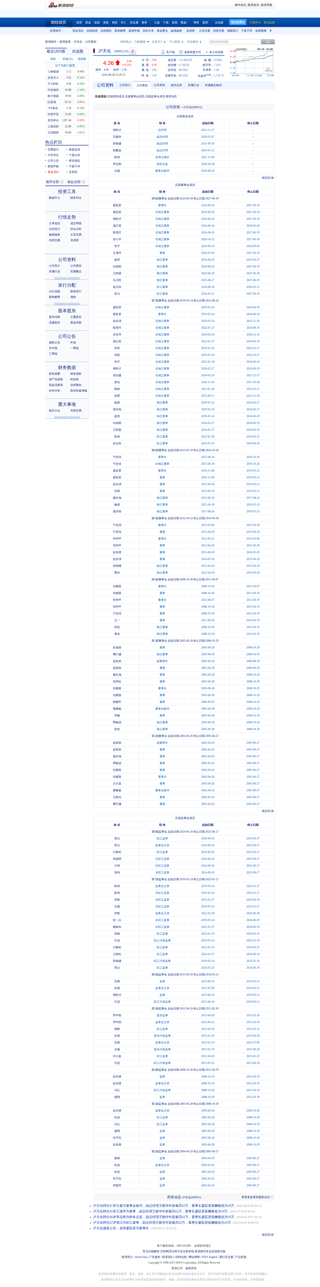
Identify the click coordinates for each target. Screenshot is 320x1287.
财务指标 (76, 373)
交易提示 (53, 149)
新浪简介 (127, 1257)
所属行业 (54, 271)
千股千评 (246, 30)
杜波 (117, 1117)
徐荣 (117, 395)
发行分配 (67, 285)
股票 (79, 22)
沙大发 (117, 783)
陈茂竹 (117, 232)
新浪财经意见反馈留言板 (210, 1251)
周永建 (117, 375)
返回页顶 (267, 177)
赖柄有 (117, 927)
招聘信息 (181, 1257)
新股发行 (76, 291)
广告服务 (154, 1257)
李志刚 (117, 164)
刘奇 (117, 348)
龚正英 (117, 225)
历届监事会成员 (155, 96)
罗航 (117, 899)
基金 (88, 22)
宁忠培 (117, 457)
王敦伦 (117, 797)
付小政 (117, 1056)
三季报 (53, 353)
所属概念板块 (213, 85)
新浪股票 (65, 41)
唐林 (117, 1158)
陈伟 (117, 157)
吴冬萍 (117, 334)
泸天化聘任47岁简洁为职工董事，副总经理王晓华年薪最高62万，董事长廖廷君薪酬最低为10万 (162, 1222)
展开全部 (52, 182)
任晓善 (117, 586)
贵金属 (134, 22)
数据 (183, 22)
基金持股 (76, 322)
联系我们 (168, 1257)
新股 (175, 22)
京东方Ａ (53, 77)
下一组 (271, 30)
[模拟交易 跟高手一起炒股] (132, 51)
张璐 (117, 933)
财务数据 (67, 367)
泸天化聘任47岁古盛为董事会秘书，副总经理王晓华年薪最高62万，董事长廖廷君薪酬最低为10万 (163, 1205)
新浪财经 (50, 41)
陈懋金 (117, 150)
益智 (117, 259)
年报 (73, 342)
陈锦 (117, 389)
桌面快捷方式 (192, 52)
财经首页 (240, 5)
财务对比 (76, 197)
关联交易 (76, 410)
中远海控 (192, 41)
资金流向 (78, 30)
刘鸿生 (117, 681)
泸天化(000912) (192, 107)
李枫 (117, 715)
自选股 (219, 22)
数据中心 (54, 197)
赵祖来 (117, 661)
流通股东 (54, 322)
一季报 (74, 348)
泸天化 (78, 41)
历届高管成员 (115, 96)
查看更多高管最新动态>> (257, 1197)
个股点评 (74, 155)
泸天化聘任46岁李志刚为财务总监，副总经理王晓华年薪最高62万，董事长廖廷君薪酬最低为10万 (163, 1217)
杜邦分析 (54, 390)
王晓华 (117, 136)
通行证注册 (226, 1257)
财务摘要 (54, 373)
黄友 (117, 634)
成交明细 (76, 223)
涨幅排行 (232, 30)
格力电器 (53, 96)
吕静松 (117, 852)
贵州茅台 (53, 120)
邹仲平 (117, 538)
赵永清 (117, 321)
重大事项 (67, 404)
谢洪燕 (117, 409)
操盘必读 (74, 149)
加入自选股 (216, 52)
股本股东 (67, 310)
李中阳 (117, 1015)
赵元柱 (117, 287)
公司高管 (76, 265)
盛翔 (117, 1097)
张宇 (117, 246)
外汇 (124, 22)
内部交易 (218, 30)
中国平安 (53, 114)
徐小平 (117, 239)
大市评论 (53, 155)
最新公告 (54, 342)
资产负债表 (56, 379)
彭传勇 (117, 552)
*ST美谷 (53, 108)
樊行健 (117, 654)
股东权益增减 (78, 390)
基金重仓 (162, 30)
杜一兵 (117, 920)
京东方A (157, 41)
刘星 (117, 355)
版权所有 (191, 1268)
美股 (106, 22)
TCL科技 (174, 41)
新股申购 (134, 30)
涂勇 (117, 981)
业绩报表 (92, 30)
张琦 (117, 872)
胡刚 (117, 1029)
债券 (144, 22)
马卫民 (117, 280)
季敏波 (117, 722)
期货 (115, 22)
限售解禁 (120, 30)
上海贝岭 (53, 126)
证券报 (73, 172)
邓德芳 (117, 1185)
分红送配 (54, 291)
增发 (73, 297)
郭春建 (117, 143)
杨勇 (117, 402)
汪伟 (117, 865)
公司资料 (67, 259)
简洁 (117, 293)
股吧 (205, 22)
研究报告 (74, 160)
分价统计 (54, 229)
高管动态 (171, 96)
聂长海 (117, 497)
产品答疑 (240, 1257)
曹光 (117, 572)
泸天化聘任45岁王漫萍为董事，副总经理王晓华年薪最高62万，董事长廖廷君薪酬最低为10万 (160, 1211)
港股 (97, 22)
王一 (117, 620)
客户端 (170, 52)
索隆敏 (117, 708)
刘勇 (117, 491)
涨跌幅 (82, 59)
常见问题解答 (151, 1251)
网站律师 (194, 1257)
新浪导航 (266, 5)
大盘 (157, 22)
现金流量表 (56, 385)
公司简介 (54, 265)
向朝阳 (117, 266)
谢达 (117, 382)
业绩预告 (106, 30)
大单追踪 (54, 223)
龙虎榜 (190, 30)
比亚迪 (52, 102)
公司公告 (53, 160)
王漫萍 (117, 253)
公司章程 (159, 85)
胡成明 (117, 859)
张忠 (117, 627)
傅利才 (117, 130)
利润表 (74, 379)
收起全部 (74, 182)
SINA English (209, 1257)
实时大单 (148, 30)
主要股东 (76, 317)
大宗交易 (204, 30)
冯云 (117, 1090)
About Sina (141, 1257)
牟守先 (117, 1137)
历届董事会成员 (135, 96)
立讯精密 (53, 132)
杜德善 (117, 647)
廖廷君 (117, 205)
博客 (196, 22)
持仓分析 (76, 229)
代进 (117, 940)
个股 (166, 22)
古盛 (117, 170)
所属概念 (76, 271)
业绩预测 (260, 30)
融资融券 (176, 30)
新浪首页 (253, 5)
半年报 (53, 348)
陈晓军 (117, 702)
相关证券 (176, 85)
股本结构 (54, 317)
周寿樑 (117, 565)
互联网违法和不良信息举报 (177, 1251)
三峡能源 (139, 41)
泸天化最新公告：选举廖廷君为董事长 (121, 1228)
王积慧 (117, 273)
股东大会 (54, 410)
